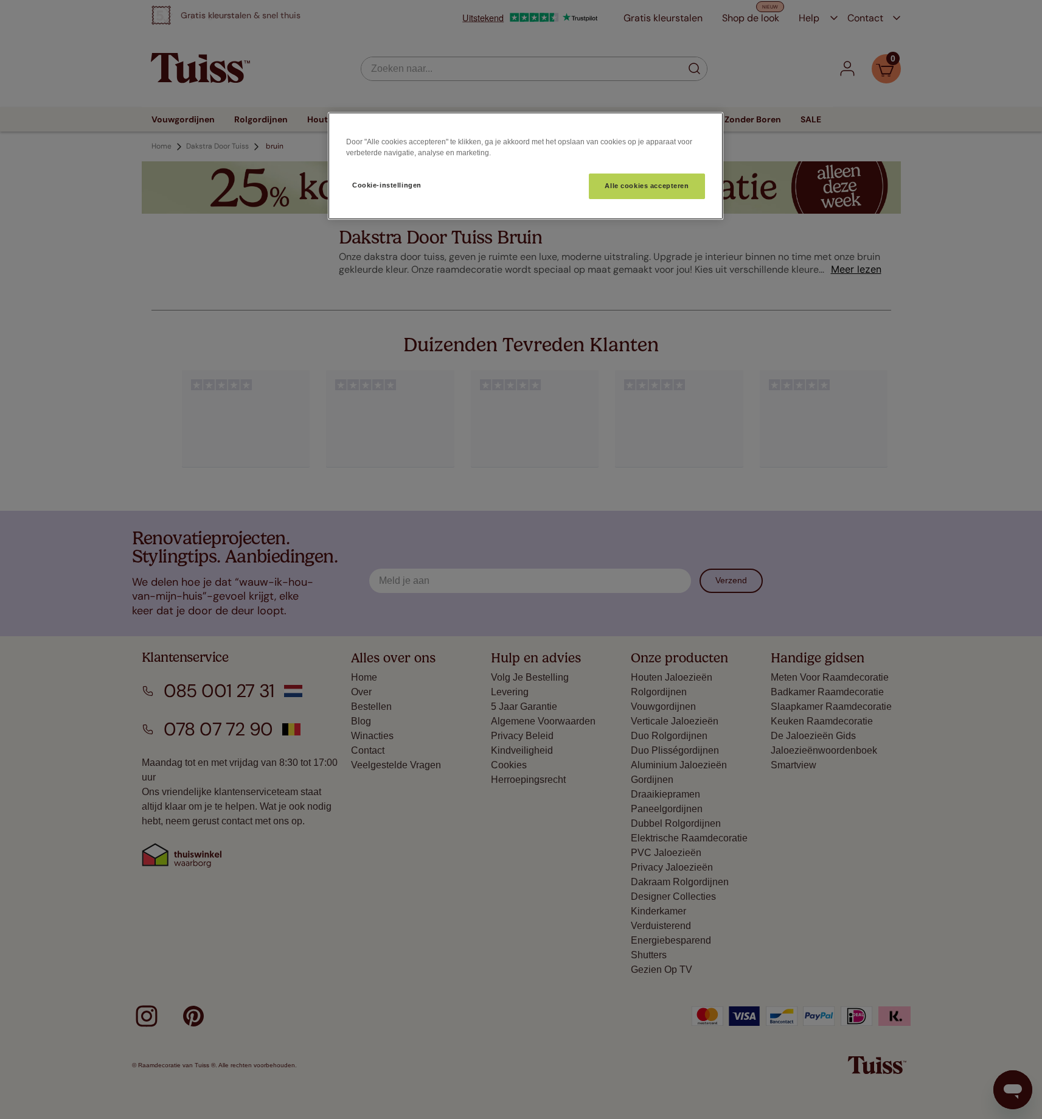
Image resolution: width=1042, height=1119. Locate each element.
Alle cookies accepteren (647, 185)
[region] (525, 166)
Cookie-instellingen (387, 185)
